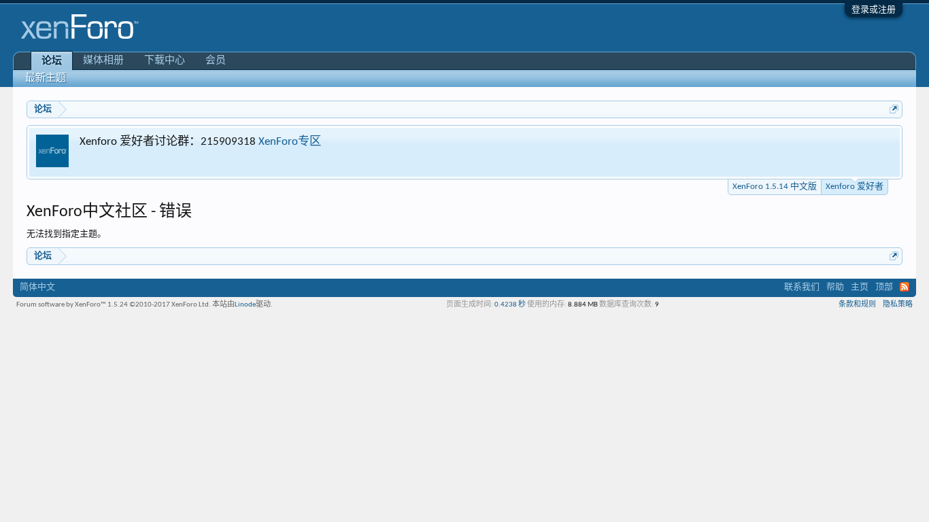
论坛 (51, 61)
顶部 (884, 287)
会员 (215, 61)
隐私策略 (898, 305)
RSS (904, 287)
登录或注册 (873, 9)
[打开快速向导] (894, 109)
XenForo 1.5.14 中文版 (774, 186)
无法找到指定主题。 (66, 234)
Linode (245, 305)
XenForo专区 (289, 141)
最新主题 (45, 78)
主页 (859, 287)
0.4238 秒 (510, 305)
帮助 (835, 287)
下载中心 (164, 61)
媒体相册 (103, 61)
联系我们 (802, 287)
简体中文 (37, 287)
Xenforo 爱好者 (854, 186)
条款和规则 (857, 305)
